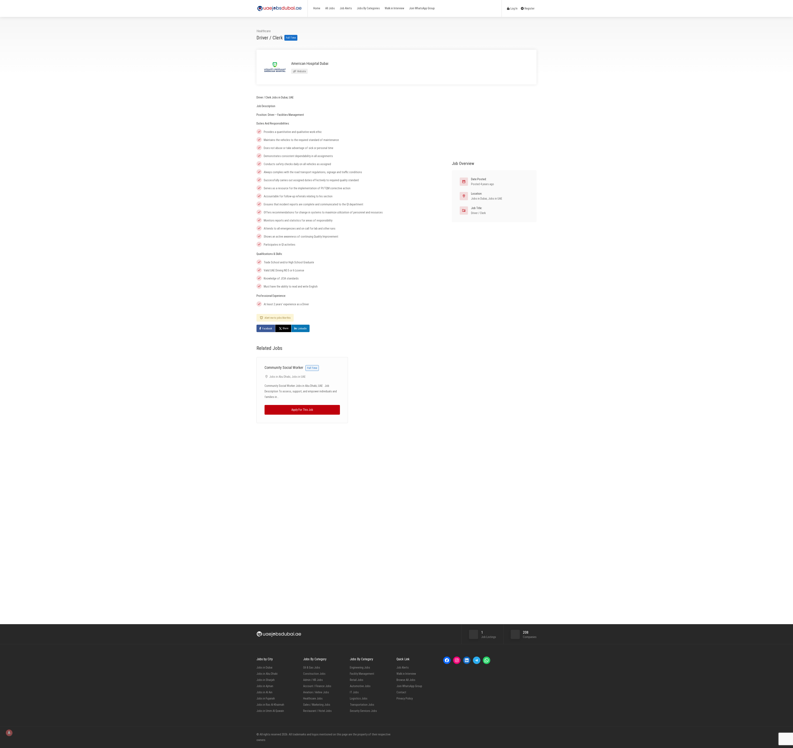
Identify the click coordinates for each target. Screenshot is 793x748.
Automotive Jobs (360, 686)
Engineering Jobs (360, 667)
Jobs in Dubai (479, 198)
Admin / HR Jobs (313, 680)
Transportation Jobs (362, 704)
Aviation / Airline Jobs (316, 692)
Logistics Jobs (358, 698)
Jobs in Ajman (264, 686)
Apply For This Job (302, 409)
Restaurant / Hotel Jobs (317, 710)
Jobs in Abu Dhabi (279, 376)
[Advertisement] (494, 124)
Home (316, 8)
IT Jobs (354, 692)
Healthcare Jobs (313, 698)
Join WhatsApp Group (422, 8)
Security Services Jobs (363, 710)
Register (529, 8)
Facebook (267, 328)
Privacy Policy (404, 698)
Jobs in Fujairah (265, 698)
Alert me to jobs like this (278, 317)
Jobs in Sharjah (265, 680)
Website (301, 71)
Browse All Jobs (405, 680)
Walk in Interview (394, 8)
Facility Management (362, 673)
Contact (401, 692)
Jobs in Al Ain (264, 692)
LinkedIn (302, 328)
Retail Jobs (356, 680)
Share (285, 328)
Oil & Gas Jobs (311, 667)
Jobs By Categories (368, 8)
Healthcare (263, 31)
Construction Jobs (314, 673)
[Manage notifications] (9, 732)
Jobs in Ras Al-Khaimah (270, 704)
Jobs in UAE (299, 376)
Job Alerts (346, 8)
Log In (514, 8)
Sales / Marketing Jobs (316, 704)
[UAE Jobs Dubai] (279, 6)
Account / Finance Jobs (317, 686)
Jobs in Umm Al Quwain (270, 710)
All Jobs (330, 8)
